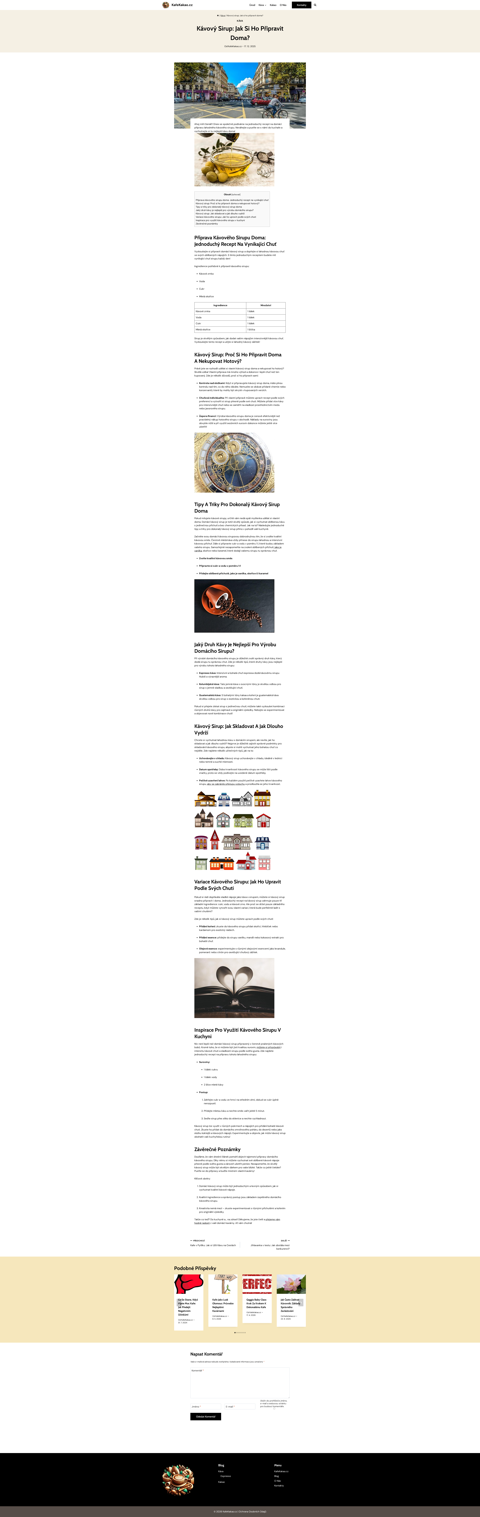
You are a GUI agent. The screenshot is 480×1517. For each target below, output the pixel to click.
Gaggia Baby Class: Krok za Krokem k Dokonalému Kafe (256, 1303)
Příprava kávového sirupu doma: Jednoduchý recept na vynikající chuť (232, 200)
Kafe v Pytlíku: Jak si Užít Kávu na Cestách (213, 1243)
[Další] (300, 1302)
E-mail (230, 1406)
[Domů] (218, 15)
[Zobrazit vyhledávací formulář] (315, 4)
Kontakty (301, 4)
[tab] (235, 1332)
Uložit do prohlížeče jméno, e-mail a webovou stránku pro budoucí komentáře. (273, 1403)
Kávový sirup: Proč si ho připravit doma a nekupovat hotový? (227, 203)
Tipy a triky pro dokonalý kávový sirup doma (219, 206)
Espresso (226, 1476)
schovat (236, 194)
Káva (240, 20)
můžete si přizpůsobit (269, 1047)
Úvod (252, 4)
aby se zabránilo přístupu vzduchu (226, 784)
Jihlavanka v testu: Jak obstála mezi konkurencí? (270, 1244)
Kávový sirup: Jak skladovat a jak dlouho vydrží (220, 213)
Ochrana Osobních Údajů (252, 1511)
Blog (276, 1476)
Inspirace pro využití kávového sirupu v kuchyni (220, 220)
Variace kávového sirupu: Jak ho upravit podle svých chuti (226, 216)
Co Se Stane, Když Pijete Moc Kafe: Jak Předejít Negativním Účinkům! (188, 1307)
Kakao (273, 4)
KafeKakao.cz (235, 46)
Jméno (196, 1406)
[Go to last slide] (179, 1302)
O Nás (283, 4)
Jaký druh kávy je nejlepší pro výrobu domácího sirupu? (225, 210)
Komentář (198, 1370)
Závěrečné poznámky (207, 223)
